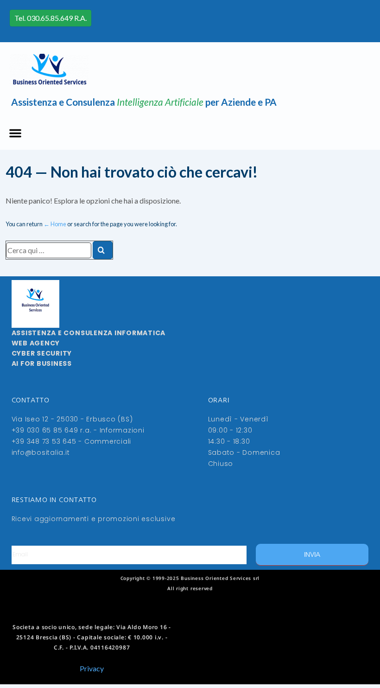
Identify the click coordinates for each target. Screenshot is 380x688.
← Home (55, 224)
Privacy (92, 668)
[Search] (103, 250)
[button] (15, 133)
